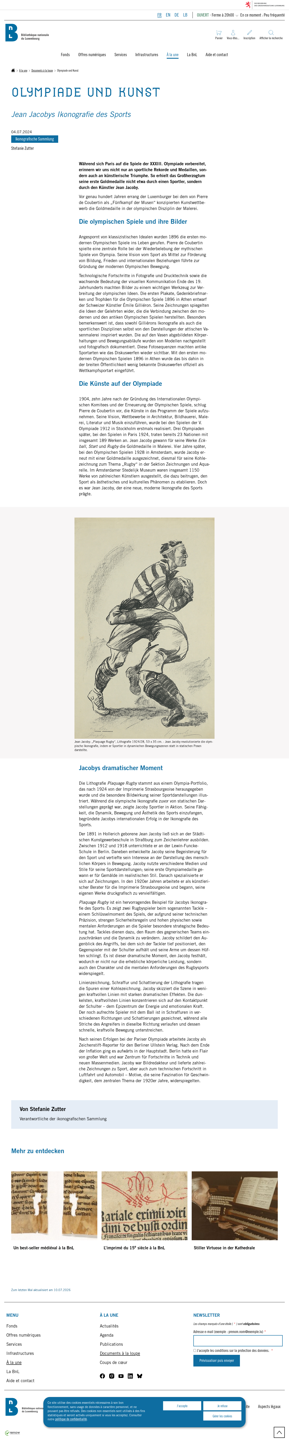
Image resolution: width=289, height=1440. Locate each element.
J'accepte (182, 1406)
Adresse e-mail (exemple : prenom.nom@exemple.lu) (229, 1332)
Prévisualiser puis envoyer (217, 1361)
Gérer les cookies (222, 1416)
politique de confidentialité (71, 1419)
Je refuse (222, 1406)
